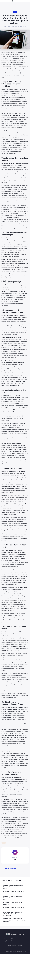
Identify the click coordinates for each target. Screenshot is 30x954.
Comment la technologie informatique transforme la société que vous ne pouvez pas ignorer (14, 886)
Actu (7, 7)
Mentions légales (12, 945)
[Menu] (18, 1)
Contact (20, 945)
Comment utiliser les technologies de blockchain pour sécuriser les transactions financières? (14, 920)
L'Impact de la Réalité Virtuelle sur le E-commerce (13, 892)
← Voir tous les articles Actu (8, 868)
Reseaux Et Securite (17, 934)
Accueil (3, 7)
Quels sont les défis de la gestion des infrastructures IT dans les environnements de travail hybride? (14, 913)
